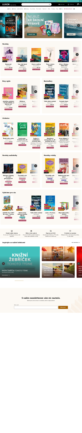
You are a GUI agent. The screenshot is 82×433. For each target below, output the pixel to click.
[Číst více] (43, 25)
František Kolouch (62, 141)
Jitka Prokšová (33, 144)
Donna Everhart (36, 65)
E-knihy (15, 8)
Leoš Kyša (8, 179)
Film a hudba (38, 8)
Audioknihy (21, 8)
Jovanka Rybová (75, 141)
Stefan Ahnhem (78, 215)
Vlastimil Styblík (25, 141)
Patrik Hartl (8, 105)
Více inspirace (75, 242)
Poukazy (27, 8)
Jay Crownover (36, 177)
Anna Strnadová (22, 67)
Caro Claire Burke (22, 102)
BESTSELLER (5, 59)
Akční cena (47, 208)
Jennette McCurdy (78, 67)
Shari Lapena (50, 102)
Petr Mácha (66, 142)
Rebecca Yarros (64, 102)
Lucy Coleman (50, 214)
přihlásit (63, 307)
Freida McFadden (77, 102)
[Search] (49, 4)
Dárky (49, 8)
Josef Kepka (39, 144)
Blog (57, 8)
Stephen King (36, 102)
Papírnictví (44, 8)
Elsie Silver (8, 65)
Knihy (10, 8)
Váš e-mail (16, 304)
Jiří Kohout (33, 142)
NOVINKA (5, 61)
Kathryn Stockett (22, 177)
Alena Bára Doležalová (49, 142)
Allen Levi (50, 67)
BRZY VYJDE (5, 98)
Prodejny (53, 8)
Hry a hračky (32, 8)
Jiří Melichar (19, 141)
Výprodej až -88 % (48, 209)
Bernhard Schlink (77, 177)
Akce (62, 8)
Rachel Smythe (64, 67)
